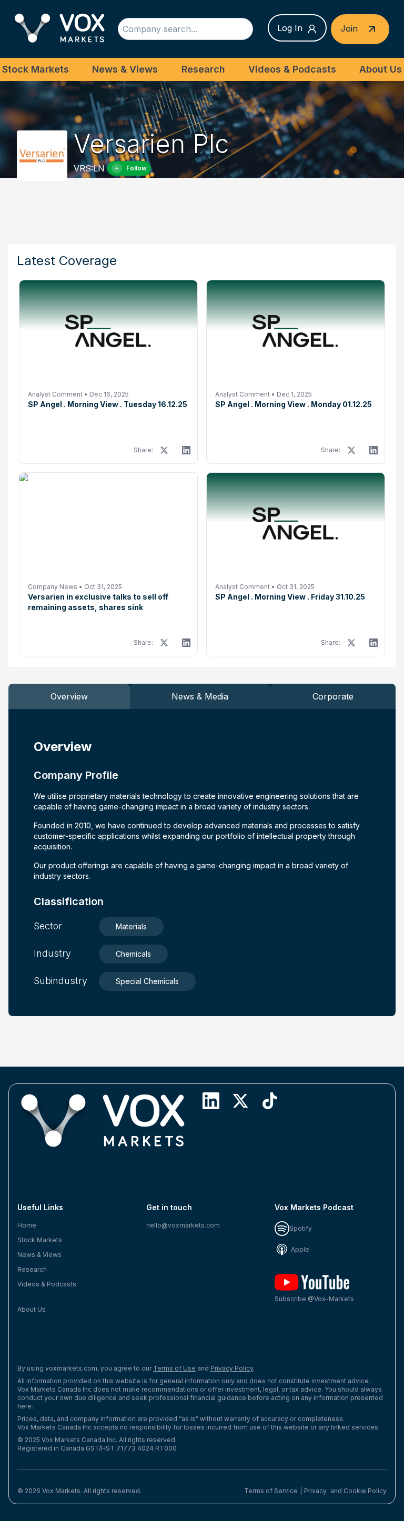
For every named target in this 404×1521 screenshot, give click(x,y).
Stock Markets (35, 69)
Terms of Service (271, 1491)
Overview (69, 696)
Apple (299, 1249)
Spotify (300, 1228)
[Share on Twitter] (164, 450)
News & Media (199, 696)
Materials (131, 926)
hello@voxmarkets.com (183, 1225)
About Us (380, 69)
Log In (289, 28)
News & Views (125, 69)
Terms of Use (174, 1368)
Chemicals (133, 953)
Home (26, 1225)
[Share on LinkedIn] (186, 450)
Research (203, 69)
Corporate (333, 696)
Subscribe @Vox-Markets (314, 1299)
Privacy (315, 1491)
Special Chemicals (147, 981)
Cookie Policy (365, 1491)
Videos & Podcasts (292, 69)
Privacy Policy (231, 1368)
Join (350, 28)
